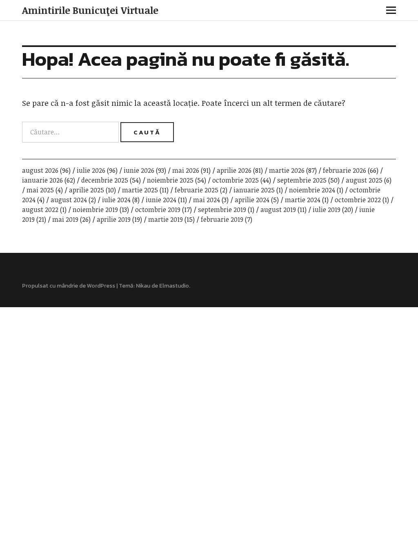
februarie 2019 (222, 219)
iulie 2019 (326, 209)
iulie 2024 (116, 199)
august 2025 (364, 180)
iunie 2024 (161, 199)
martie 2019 (165, 219)
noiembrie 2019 (95, 209)
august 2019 (278, 209)
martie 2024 (302, 199)
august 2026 (40, 170)
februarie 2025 (196, 189)
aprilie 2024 (252, 199)
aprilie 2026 (234, 170)
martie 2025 (140, 189)
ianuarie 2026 (42, 180)
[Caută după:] (71, 131)
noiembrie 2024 (312, 189)
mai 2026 (185, 170)
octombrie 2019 (157, 209)
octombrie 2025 (235, 180)
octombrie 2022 (358, 199)
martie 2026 (287, 170)
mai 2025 (40, 189)
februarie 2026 (344, 170)
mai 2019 (65, 219)
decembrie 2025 (104, 180)
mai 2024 (206, 199)
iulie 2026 (91, 170)
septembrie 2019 (222, 209)
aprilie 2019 (114, 219)
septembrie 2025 (302, 180)
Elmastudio (174, 285)
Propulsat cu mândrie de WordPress (68, 285)
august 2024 (69, 199)
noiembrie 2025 (170, 180)
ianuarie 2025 (254, 189)
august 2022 (40, 209)
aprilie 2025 (86, 189)
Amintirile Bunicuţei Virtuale (90, 10)
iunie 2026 (139, 170)
